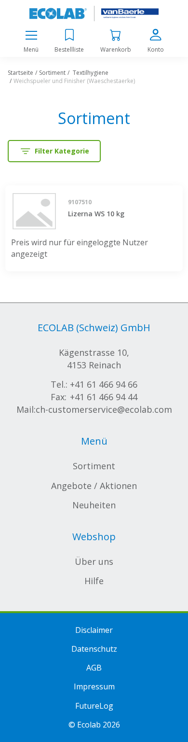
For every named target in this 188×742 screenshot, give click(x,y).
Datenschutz (94, 649)
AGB (94, 667)
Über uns (94, 561)
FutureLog (94, 705)
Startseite (20, 73)
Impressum (94, 686)
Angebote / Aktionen (94, 485)
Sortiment (52, 73)
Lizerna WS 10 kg (96, 213)
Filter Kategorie (62, 150)
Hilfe (94, 581)
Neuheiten (94, 505)
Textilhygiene (90, 73)
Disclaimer (94, 630)
